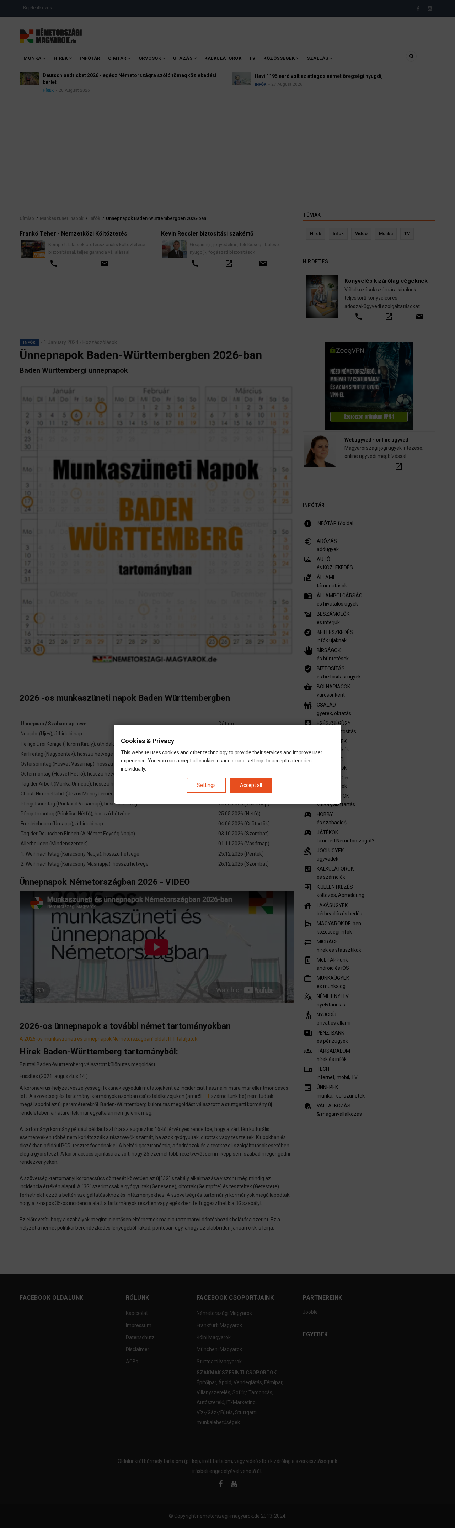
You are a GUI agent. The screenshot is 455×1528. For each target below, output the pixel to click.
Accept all (251, 785)
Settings (206, 785)
